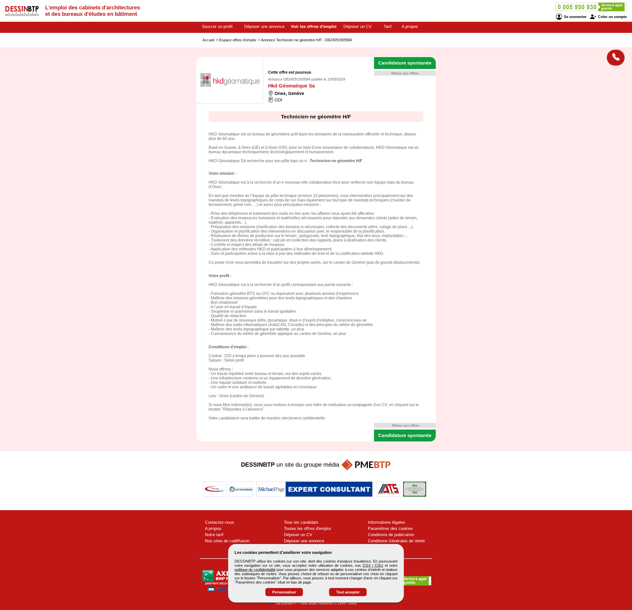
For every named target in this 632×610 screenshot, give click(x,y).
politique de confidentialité (255, 569)
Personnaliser (284, 592)
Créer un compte (612, 17)
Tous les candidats (301, 522)
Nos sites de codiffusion (227, 541)
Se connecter (575, 17)
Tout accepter (348, 592)
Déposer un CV (357, 26)
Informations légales (386, 522)
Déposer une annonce (264, 26)
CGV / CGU (373, 565)
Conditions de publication (391, 534)
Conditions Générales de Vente (396, 541)
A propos (410, 26)
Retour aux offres (404, 73)
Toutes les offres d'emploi (307, 528)
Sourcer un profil (217, 26)
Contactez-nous (219, 522)
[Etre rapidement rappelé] (614, 57)
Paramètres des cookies (390, 528)
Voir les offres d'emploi (313, 26)
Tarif (388, 26)
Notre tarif (214, 534)
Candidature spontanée (405, 62)
